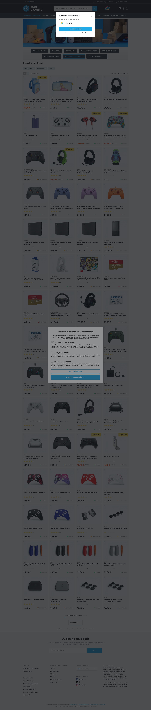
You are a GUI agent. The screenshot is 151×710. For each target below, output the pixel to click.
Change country (75, 29)
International (68, 23)
